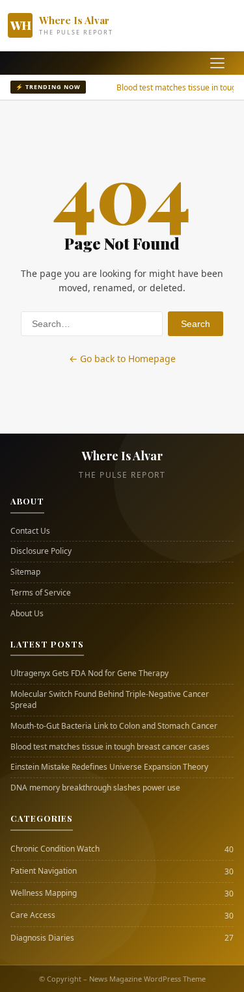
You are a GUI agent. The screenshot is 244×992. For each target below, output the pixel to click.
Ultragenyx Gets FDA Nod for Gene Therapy (89, 673)
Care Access (32, 915)
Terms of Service (40, 593)
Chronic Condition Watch (55, 849)
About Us (27, 613)
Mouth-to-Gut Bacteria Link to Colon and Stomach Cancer (113, 726)
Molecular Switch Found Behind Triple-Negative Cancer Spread (109, 700)
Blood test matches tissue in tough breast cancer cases (110, 747)
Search (195, 324)
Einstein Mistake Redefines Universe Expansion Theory (109, 767)
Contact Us (30, 531)
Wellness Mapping (43, 893)
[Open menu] (217, 63)
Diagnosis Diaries (42, 938)
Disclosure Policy (41, 551)
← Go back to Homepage (122, 358)
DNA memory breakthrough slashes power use (95, 788)
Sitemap (25, 572)
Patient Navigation (43, 871)
